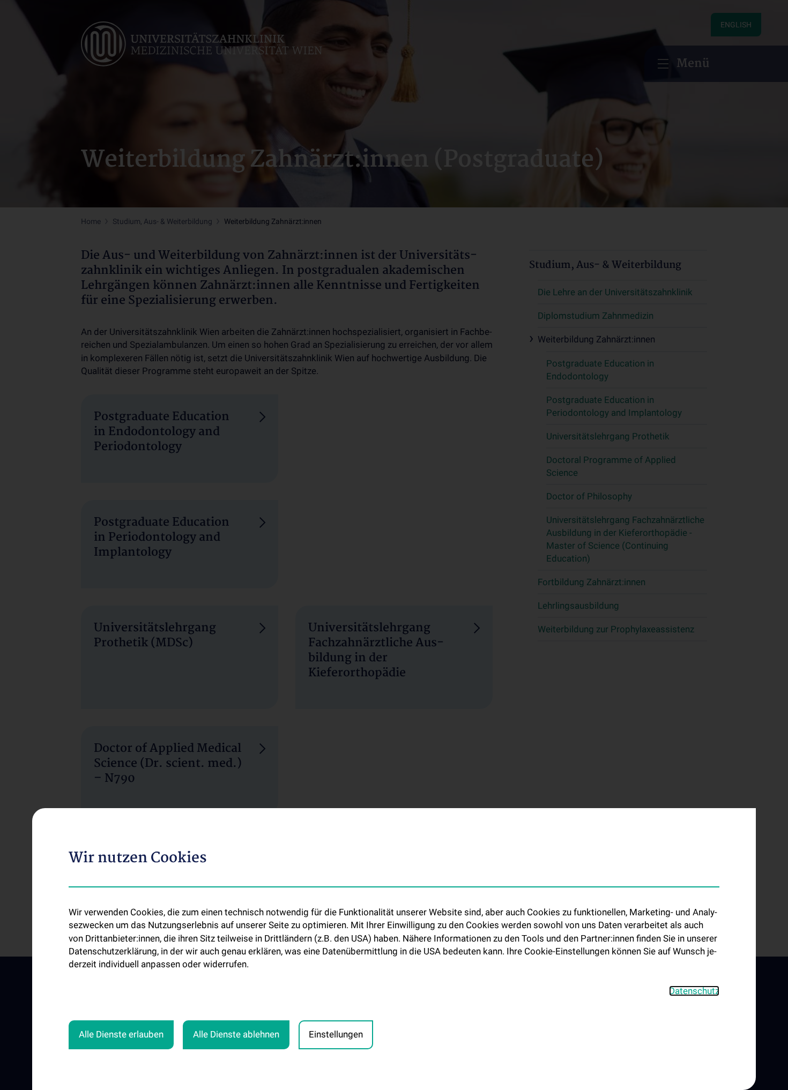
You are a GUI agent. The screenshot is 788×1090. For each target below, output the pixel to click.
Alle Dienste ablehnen (236, 1034)
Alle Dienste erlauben (121, 1034)
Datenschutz (694, 991)
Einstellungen (336, 1034)
